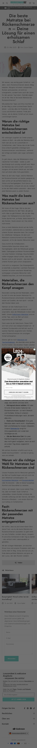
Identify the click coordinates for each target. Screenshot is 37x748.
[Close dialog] (34, 349)
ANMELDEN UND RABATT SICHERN (18, 392)
